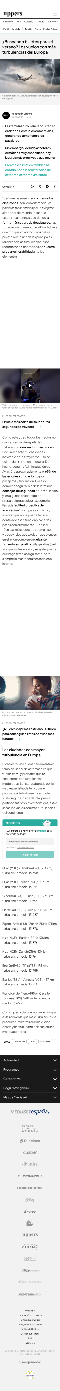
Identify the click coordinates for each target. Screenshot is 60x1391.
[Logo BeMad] (30, 1223)
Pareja (38, 29)
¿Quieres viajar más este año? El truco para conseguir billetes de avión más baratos (29, 734)
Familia (28, 29)
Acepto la (21, 847)
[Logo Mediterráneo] (30, 1294)
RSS (30, 1338)
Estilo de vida (11, 29)
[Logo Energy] (30, 1211)
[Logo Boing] (30, 1200)
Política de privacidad (30, 1320)
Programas (11, 1069)
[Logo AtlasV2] (30, 1270)
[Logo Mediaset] (30, 1114)
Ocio (32, 1042)
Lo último (8, 22)
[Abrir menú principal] (55, 14)
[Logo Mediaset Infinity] (30, 1129)
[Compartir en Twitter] (40, 186)
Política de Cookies (30, 1329)
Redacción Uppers (22, 113)
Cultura (40, 22)
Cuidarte (28, 22)
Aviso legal (30, 1310)
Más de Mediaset (15, 1097)
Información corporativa (30, 1315)
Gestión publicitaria (30, 1333)
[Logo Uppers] (30, 1235)
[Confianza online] (30, 1378)
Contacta (30, 1343)
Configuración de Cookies (30, 1324)
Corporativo (12, 1079)
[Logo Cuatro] (30, 1152)
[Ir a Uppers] (12, 14)
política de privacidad (25, 847)
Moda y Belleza (50, 29)
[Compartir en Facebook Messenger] (47, 186)
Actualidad (19, 1042)
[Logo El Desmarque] (30, 1176)
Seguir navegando (16, 1088)
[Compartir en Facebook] (55, 186)
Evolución (53, 22)
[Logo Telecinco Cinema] (30, 1247)
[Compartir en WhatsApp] (32, 186)
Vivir (18, 22)
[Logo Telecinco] (30, 1141)
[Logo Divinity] (30, 1164)
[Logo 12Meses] (30, 1259)
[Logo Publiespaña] (30, 1282)
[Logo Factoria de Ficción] (30, 1188)
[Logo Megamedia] (31, 1362)
